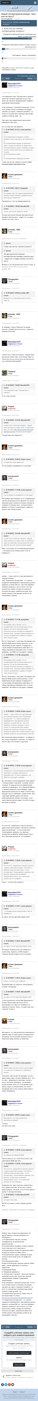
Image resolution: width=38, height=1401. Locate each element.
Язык (15, 1392)
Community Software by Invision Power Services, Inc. (19, 1398)
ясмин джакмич (25, 129)
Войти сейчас (19, 1365)
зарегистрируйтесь (25, 68)
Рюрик (23, 459)
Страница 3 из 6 (19, 78)
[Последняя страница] (35, 78)
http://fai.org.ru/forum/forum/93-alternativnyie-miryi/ (17, 1298)
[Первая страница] (3, 78)
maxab (22, 1115)
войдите (13, 68)
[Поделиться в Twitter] (5, 1384)
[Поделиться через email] (12, 1384)
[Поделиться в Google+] (9, 1384)
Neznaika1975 (24, 206)
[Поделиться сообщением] (35, 92)
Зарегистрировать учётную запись (19, 1353)
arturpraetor (25, 619)
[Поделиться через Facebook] (2, 1384)
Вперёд (30, 78)
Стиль (22, 1392)
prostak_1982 (24, 293)
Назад (7, 78)
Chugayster (24, 188)
